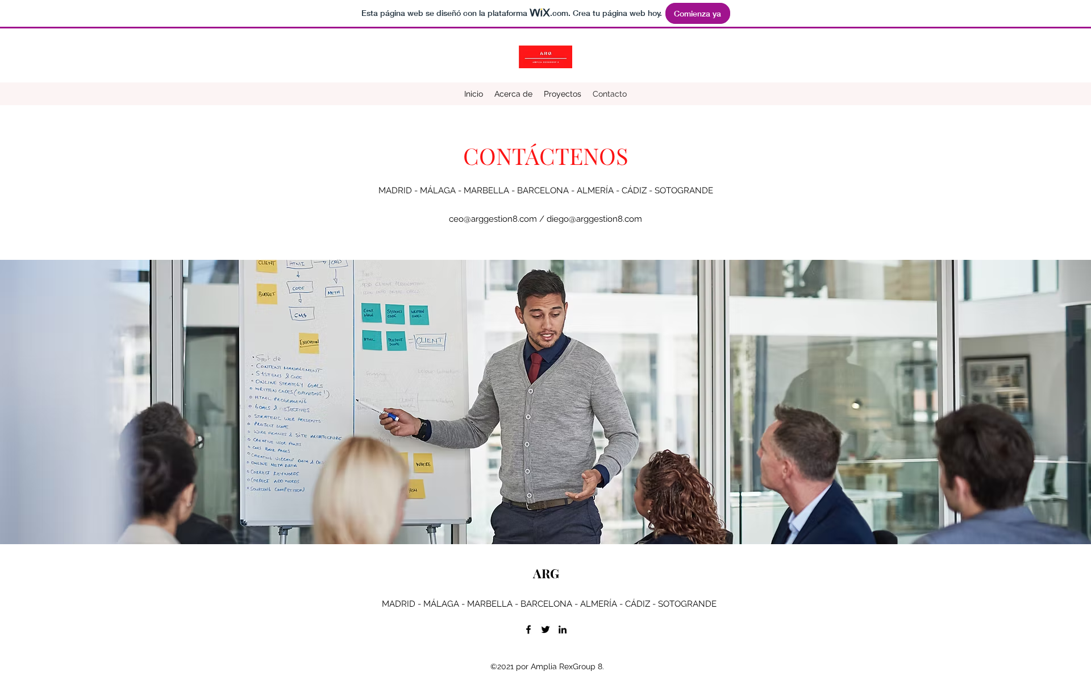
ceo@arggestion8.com (493, 219)
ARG (546, 573)
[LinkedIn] (562, 629)
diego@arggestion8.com (594, 219)
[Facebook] (528, 629)
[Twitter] (545, 629)
